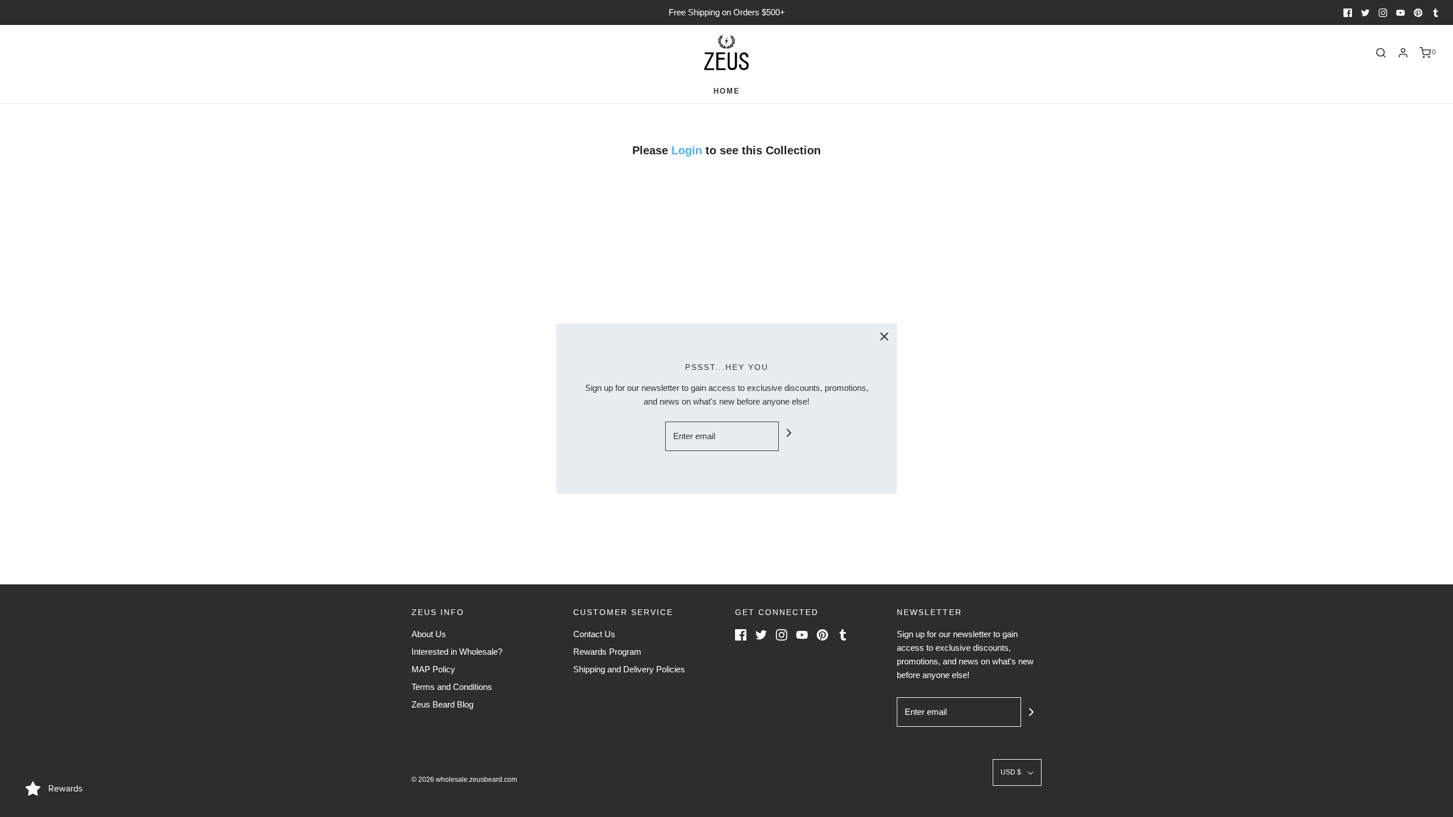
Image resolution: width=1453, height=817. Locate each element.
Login (688, 150)
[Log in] (1403, 52)
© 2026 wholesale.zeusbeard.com (464, 780)
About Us (428, 634)
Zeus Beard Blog (442, 704)
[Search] (1381, 52)
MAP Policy (433, 669)
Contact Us (594, 634)
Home (726, 91)
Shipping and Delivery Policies (629, 669)
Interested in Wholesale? (456, 651)
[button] (1017, 772)
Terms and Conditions (451, 687)
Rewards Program (607, 651)
